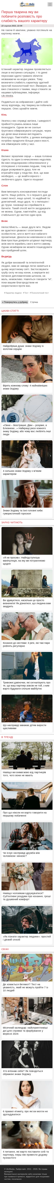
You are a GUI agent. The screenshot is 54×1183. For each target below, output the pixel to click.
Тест (26, 293)
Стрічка (34, 302)
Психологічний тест (40, 293)
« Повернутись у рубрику (15, 302)
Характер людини (14, 293)
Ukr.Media (7, 95)
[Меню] (50, 4)
